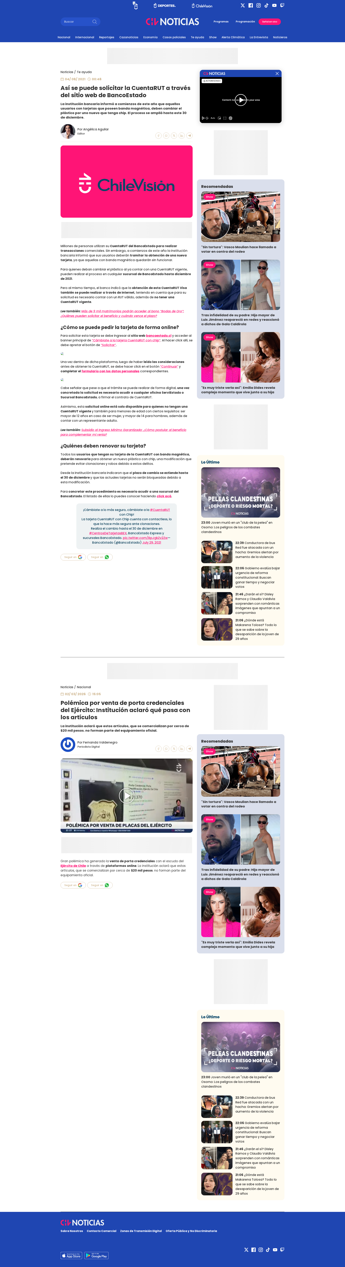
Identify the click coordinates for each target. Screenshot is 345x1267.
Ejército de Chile (73, 866)
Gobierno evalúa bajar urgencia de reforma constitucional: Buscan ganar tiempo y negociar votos (257, 577)
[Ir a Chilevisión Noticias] (172, 21)
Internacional (84, 37)
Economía (150, 37)
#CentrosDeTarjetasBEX (108, 533)
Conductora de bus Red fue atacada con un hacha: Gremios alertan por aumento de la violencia (257, 550)
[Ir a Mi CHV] (135, 5)
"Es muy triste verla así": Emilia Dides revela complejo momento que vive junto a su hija (238, 389)
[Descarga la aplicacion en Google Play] (71, 1255)
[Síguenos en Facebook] (251, 5)
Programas (221, 21)
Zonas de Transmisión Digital (141, 1231)
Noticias (67, 72)
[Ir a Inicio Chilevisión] (202, 5)
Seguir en (70, 557)
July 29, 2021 (151, 542)
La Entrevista (259, 37)
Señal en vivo (269, 21)
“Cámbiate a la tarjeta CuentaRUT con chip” (126, 340)
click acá (164, 496)
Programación (245, 21)
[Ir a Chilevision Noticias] (172, 1223)
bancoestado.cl (158, 335)
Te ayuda (197, 37)
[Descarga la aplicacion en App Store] (96, 1255)
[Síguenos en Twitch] (282, 5)
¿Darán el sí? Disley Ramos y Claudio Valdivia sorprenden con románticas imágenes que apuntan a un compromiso (257, 603)
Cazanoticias (128, 37)
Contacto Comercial (101, 1231)
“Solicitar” (108, 345)
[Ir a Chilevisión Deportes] (165, 5)
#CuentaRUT (160, 510)
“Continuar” (169, 366)
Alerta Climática (233, 37)
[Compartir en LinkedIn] (182, 136)
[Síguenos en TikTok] (266, 5)
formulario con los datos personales (110, 371)
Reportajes (106, 37)
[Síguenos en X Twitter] (243, 5)
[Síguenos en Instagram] (258, 5)
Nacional (64, 37)
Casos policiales (174, 37)
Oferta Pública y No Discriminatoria (191, 1231)
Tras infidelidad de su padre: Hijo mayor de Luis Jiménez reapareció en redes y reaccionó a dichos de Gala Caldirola (240, 319)
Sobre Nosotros (72, 1231)
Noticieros (280, 37)
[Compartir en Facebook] (158, 136)
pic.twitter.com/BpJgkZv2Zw (145, 538)
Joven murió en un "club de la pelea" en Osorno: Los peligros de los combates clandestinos (236, 527)
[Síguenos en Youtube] (274, 5)
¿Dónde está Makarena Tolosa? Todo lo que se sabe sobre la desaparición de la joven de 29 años (257, 629)
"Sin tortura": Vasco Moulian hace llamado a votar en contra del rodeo (238, 249)
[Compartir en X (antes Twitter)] (174, 136)
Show (213, 37)
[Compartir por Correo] (189, 136)
